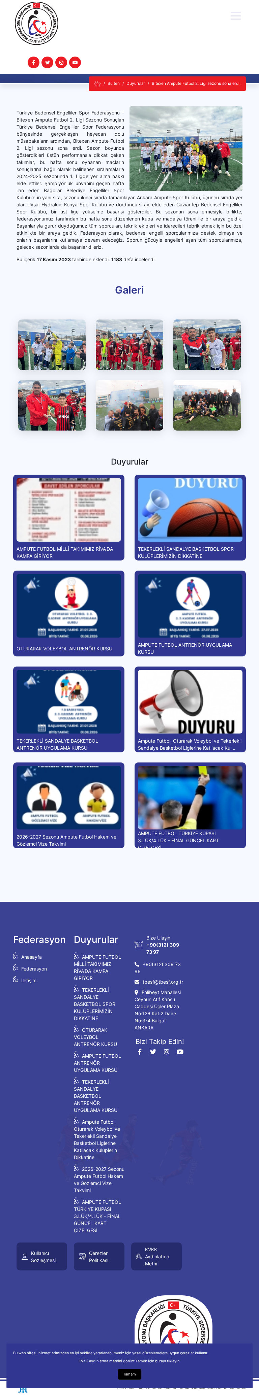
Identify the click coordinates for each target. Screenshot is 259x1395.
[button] (236, 16)
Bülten (114, 83)
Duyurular (135, 83)
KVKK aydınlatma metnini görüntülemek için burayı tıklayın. (129, 1361)
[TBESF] (97, 83)
